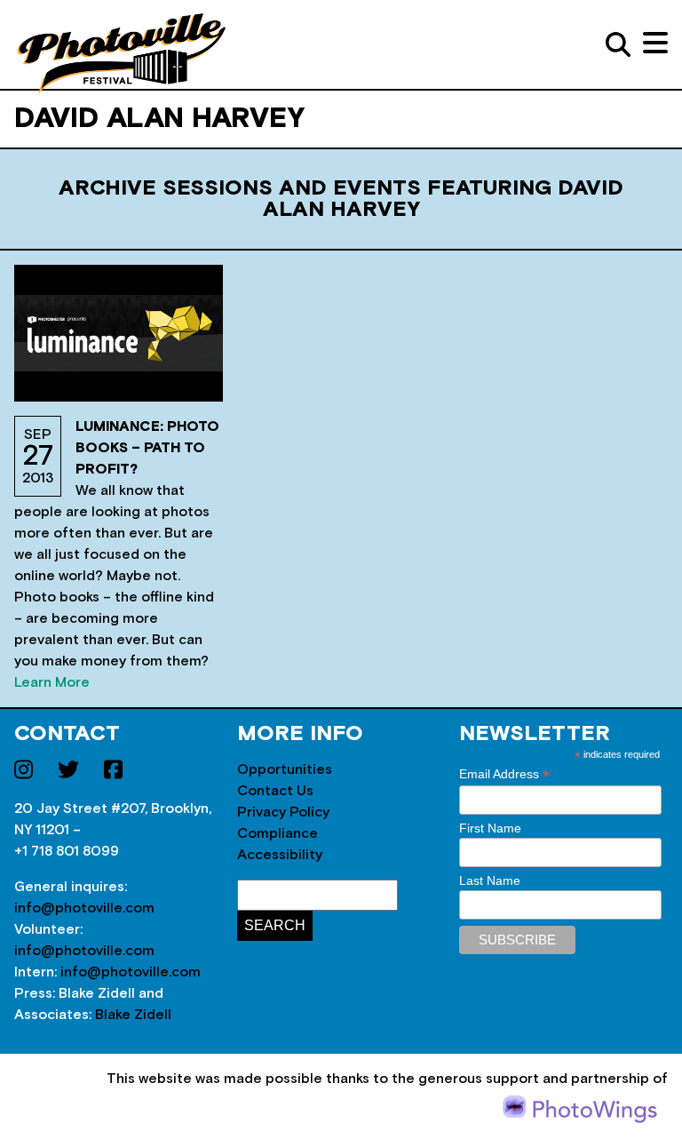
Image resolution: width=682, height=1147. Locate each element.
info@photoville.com (84, 908)
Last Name (489, 880)
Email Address (504, 774)
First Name (490, 828)
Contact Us (275, 791)
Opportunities (284, 769)
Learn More (52, 682)
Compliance (277, 833)
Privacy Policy (283, 812)
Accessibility (279, 855)
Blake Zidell (133, 1015)
